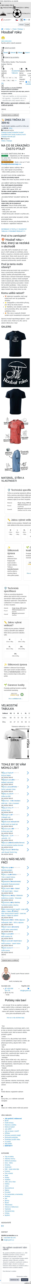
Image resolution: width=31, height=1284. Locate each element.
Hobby (7, 29)
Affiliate (7, 1133)
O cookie (8, 1141)
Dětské (19, 52)
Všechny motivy (10, 1159)
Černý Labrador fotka (8, 789)
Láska (7, 1186)
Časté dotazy (9, 1123)
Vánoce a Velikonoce (11, 1207)
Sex (6, 1198)
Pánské (5, 52)
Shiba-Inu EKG (6, 796)
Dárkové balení (10, 1127)
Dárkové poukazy (10, 1161)
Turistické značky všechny (9, 905)
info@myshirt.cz (8, 1240)
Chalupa (4, 132)
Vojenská (8, 1209)
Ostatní (27, 52)
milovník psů (11, 136)
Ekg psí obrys (5, 810)
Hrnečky (7, 1165)
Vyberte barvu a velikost (10, 115)
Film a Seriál (9, 1173)
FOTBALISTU (25, 13)
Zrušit (27, 24)
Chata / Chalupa (17, 29)
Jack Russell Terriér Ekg (9, 852)
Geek (6, 1175)
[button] (17, 20)
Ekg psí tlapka (6, 775)
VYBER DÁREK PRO (6, 5)
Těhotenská (8, 1205)
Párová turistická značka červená (12, 845)
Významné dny (9, 1211)
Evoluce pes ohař (7, 831)
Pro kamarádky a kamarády (14, 1194)
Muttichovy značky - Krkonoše (11, 898)
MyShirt (7, 1215)
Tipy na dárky (9, 1156)
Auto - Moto (9, 1163)
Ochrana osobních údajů (12, 1135)
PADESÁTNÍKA (8, 7)
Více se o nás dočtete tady (15, 1018)
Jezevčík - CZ (5, 838)
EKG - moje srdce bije (12, 1169)
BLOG (6, 1120)
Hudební (7, 1179)
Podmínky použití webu (12, 1139)
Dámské (13, 52)
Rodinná (7, 1196)
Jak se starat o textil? (12, 1131)
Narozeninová (9, 1188)
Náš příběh (8, 1143)
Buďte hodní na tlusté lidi (9, 824)
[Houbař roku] (15, 344)
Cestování (8, 1167)
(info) (10, 128)
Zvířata (7, 1213)
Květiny (7, 1184)
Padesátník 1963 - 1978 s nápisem (12, 922)
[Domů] (2, 29)
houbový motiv (21, 134)
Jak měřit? (8, 1129)
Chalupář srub (5, 817)
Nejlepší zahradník (7, 782)
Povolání (7, 1192)
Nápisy (7, 1190)
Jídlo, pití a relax (10, 1182)
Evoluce (7, 1171)
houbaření (15, 132)
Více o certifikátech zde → (15, 698)
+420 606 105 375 (9, 1238)
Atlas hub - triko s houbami (10, 803)
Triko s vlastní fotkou (8, 877)
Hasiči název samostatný (9, 929)
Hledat (21, 24)
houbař (9, 132)
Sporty (7, 1200)
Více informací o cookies (9, 1271)
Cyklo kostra (5, 950)
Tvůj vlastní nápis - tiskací (9, 891)
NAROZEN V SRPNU (22, 7)
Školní (7, 1203)
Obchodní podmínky (11, 1137)
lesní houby (12, 134)
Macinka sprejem (6, 870)
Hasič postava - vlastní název (11, 943)
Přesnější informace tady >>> (11, 164)
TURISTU (9, 13)
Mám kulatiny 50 (6, 936)
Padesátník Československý (10, 884)
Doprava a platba (10, 1125)
